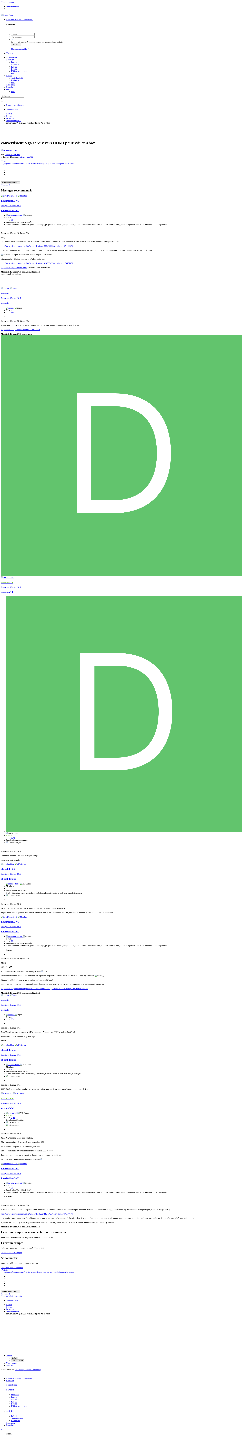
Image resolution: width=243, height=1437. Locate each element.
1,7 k (13, 838)
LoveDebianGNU (12, 155)
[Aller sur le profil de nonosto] (5, 288)
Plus (13, 73)
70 (12, 220)
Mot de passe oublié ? (19, 49)
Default (14, 1358)
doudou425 (7, 592)
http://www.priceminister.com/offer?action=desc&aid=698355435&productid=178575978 (37, 263)
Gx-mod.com (11, 57)
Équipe (14, 69)
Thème (9, 1355)
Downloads (10, 87)
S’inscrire (10, 53)
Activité (9, 76)
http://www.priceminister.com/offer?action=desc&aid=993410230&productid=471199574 (37, 246)
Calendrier (15, 64)
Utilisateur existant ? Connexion (19, 19)
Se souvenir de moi (18, 42)
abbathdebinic (8, 869)
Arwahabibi (7, 1108)
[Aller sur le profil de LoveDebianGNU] (9, 150)
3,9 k (13, 1118)
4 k (12, 888)
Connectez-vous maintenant (12, 1268)
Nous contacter (12, 1363)
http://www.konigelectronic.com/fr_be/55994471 (20, 330)
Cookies (9, 1365)
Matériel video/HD (26, 157)
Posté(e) (11, 206)
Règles (14, 67)
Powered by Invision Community (28, 1370)
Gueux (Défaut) (17, 1361)
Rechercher (15, 80)
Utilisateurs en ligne (19, 71)
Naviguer (10, 60)
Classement (10, 85)
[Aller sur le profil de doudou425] (121, 575)
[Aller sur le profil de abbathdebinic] (8, 864)
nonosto (5, 293)
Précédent (15, 1395)
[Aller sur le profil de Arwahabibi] (7, 1093)
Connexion (16, 44)
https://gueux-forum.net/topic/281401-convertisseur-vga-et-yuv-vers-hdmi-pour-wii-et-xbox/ (37, 163)
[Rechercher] (2, 101)
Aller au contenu (7, 2)
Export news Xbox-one (15, 105)
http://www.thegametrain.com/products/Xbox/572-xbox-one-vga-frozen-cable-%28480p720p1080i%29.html (44, 989)
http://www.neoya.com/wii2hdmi (14, 267)
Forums (14, 62)
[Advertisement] (121, 131)
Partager (4, 161)
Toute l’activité (17, 78)
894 (12, 312)
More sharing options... (10, 183)
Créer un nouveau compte (11, 1252)
